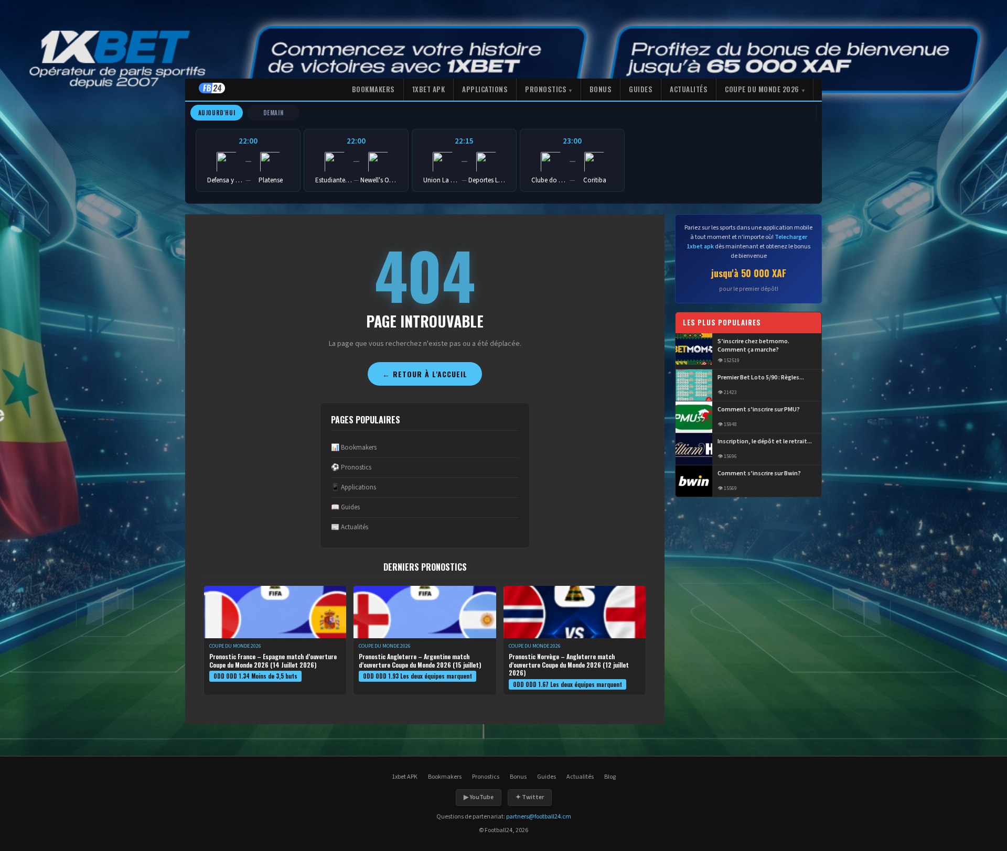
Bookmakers (373, 89)
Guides (640, 89)
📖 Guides (345, 507)
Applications (485, 89)
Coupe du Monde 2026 (762, 89)
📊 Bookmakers (354, 447)
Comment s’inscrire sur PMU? (758, 410)
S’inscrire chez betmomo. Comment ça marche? (753, 346)
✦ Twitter (530, 797)
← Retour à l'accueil (424, 373)
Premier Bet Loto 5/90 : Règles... (760, 378)
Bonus (601, 89)
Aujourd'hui (216, 112)
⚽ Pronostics (351, 467)
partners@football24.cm (538, 816)
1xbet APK (428, 89)
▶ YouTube (479, 797)
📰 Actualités (349, 527)
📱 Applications (353, 487)
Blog (610, 776)
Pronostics (545, 89)
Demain (273, 112)
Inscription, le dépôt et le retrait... (764, 442)
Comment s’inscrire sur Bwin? (759, 474)
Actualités (689, 89)
